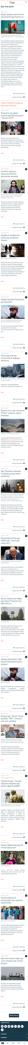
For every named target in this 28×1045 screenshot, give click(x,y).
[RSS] (22, 1026)
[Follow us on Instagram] (12, 1026)
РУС (19, 1043)
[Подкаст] (2, 1029)
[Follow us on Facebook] (5, 1026)
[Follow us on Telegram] (18, 1026)
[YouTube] (13, 1043)
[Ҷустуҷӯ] (24, 1043)
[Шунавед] (7, 1043)
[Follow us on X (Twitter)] (15, 1026)
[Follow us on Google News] (2, 1026)
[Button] (19, 93)
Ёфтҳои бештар (14, 1015)
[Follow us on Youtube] (9, 1026)
